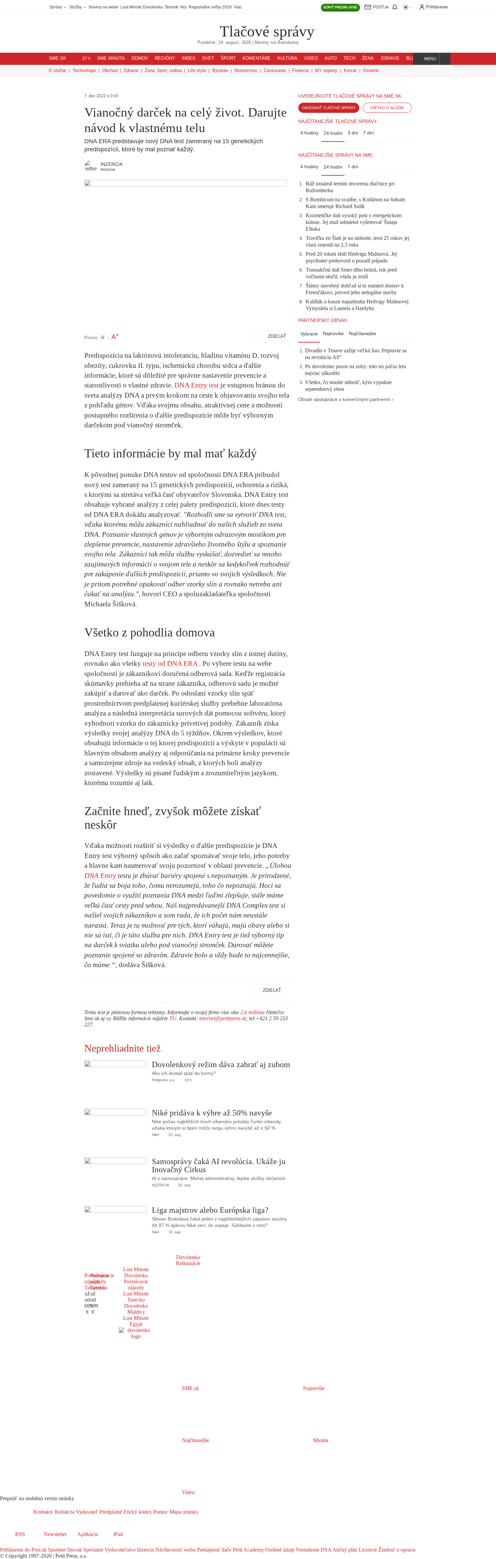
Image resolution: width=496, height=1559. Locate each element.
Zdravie (131, 70)
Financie (300, 70)
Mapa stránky (183, 1512)
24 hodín (333, 133)
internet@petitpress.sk (222, 1018)
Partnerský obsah (322, 320)
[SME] (198, 26)
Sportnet (56, 1550)
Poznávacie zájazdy (136, 1284)
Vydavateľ (86, 1512)
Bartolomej (288, 42)
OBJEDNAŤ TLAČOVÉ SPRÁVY (329, 108)
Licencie (367, 1550)
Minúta (320, 1440)
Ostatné (371, 70)
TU (172, 1018)
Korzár (350, 70)
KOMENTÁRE (257, 58)
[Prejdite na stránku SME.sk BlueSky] (41, 1544)
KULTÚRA (287, 58)
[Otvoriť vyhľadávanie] (444, 59)
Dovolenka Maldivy (136, 1309)
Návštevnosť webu (175, 1550)
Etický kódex (137, 1512)
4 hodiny (309, 132)
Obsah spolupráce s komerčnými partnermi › (345, 399)
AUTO (331, 58)
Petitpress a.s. (163, 1080)
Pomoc (160, 1512)
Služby (76, 7)
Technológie (84, 70)
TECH (349, 58)
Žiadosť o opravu (396, 1550)
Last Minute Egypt (136, 1321)
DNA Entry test (196, 385)
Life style (197, 70)
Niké (155, 1135)
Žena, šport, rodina (163, 70)
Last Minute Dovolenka (141, 7)
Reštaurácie (188, 1263)
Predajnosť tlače (213, 1550)
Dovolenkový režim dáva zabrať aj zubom (221, 1064)
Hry (183, 7)
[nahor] (203, 1512)
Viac (238, 7)
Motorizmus (246, 70)
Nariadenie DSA (313, 1550)
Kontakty (43, 1512)
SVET (208, 58)
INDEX (188, 58)
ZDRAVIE (390, 58)
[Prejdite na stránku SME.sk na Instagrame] (23, 1544)
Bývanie (220, 70)
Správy (56, 7)
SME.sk (57, 58)
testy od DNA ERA (170, 663)
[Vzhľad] (408, 7)
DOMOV (140, 58)
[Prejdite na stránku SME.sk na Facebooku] (4, 1544)
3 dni (353, 132)
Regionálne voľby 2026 (210, 7)
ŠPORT (228, 58)
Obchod (109, 70)
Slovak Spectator (84, 1550)
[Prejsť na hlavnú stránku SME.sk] (16, 1512)
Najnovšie (333, 333)
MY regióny (326, 70)
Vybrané (309, 333)
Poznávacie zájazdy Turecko (102, 1281)
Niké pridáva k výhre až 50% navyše (212, 1112)
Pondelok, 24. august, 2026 (224, 42)
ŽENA (368, 58)
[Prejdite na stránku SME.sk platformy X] (14, 1544)
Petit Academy (247, 1550)
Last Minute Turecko (136, 1297)
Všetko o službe (387, 108)
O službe (57, 70)
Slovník (171, 7)
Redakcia (64, 1512)
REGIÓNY (165, 58)
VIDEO (311, 58)
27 (86, 58)
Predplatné (110, 1512)
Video (188, 1492)
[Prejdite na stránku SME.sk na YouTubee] (32, 1544)
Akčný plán (344, 1550)
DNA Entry (100, 876)
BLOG (412, 58)
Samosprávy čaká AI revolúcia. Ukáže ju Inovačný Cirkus (218, 1165)
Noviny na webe (103, 7)
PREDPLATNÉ (340, 7)
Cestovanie (275, 70)
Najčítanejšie (362, 333)
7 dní (368, 132)
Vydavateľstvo (119, 1550)
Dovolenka (188, 1257)
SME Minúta (111, 58)
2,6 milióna (252, 1012)
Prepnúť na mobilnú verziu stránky (37, 1498)
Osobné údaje (279, 1550)
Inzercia (145, 1550)
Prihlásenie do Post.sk (23, 1550)
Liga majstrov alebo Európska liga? (210, 1210)
